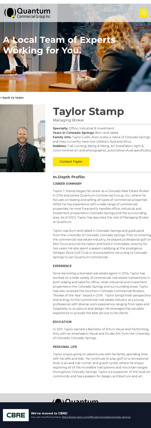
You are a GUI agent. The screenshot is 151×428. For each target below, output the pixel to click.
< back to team (12, 97)
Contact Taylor (71, 161)
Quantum (27, 13)
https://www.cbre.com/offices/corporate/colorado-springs (96, 417)
